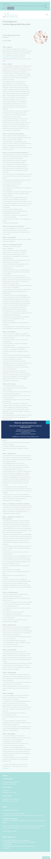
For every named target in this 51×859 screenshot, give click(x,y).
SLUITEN (47, 422)
